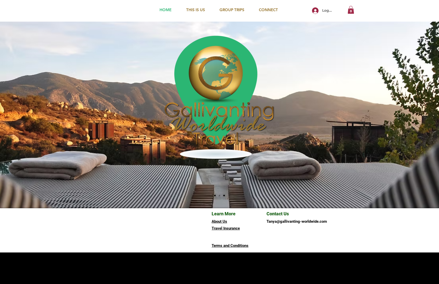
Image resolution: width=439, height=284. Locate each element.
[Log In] (315, 11)
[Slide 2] (219, 195)
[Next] (410, 115)
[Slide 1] (215, 195)
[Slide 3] (224, 195)
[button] (351, 10)
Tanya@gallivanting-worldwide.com (296, 221)
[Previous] (28, 115)
